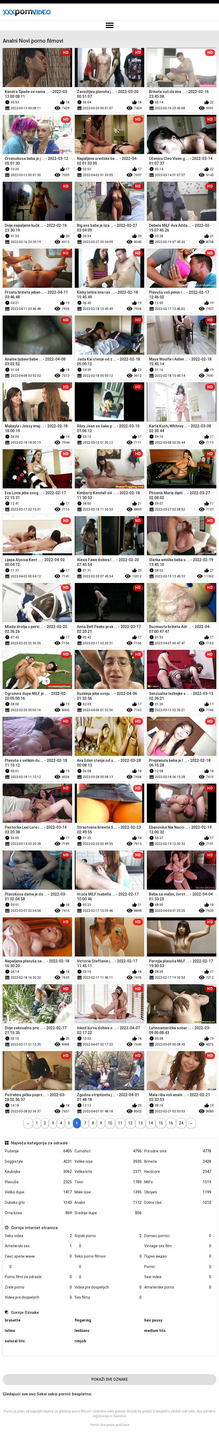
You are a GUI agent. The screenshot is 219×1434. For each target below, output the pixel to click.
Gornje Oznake (24, 1312)
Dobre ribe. (177, 1202)
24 (181, 1123)
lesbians (82, 1330)
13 (140, 1123)
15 (161, 1123)
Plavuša (38, 1182)
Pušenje (38, 1151)
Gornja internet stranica (34, 1227)
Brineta (177, 1161)
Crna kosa (38, 1213)
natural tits (15, 1341)
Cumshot (108, 1151)
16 (171, 1123)
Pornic (177, 1267)
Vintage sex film (177, 1246)
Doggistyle (38, 1161)
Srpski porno (108, 1236)
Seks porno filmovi (108, 1256)
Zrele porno (38, 1287)
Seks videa (38, 1236)
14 (150, 1123)
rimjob (80, 1341)
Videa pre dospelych (108, 1287)
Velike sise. (108, 1161)
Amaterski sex (38, 1246)
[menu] (109, 26)
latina (10, 1330)
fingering (83, 1320)
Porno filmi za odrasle (38, 1277)
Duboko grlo (38, 1202)
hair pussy (153, 1320)
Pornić (94, 1425)
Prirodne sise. (177, 1151)
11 (120, 1123)
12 (130, 1123)
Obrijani (177, 1192)
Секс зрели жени (38, 1256)
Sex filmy (108, 1297)
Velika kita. (108, 1171)
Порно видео (177, 1256)
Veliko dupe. (38, 1192)
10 (110, 1123)
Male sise (108, 1192)
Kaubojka (38, 1171)
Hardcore (177, 1171)
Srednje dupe (108, 1213)
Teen (108, 1182)
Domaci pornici (177, 1236)
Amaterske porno (177, 1287)
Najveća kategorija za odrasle (39, 1143)
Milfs (177, 1182)
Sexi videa (177, 1277)
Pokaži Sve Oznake (109, 1379)
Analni (108, 1202)
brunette (12, 1320)
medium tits (155, 1330)
